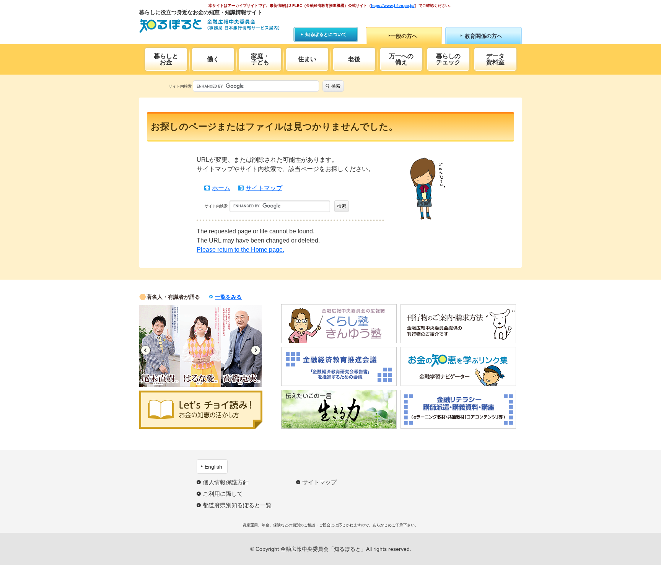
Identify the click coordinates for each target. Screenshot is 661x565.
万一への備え (401, 59)
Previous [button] (145, 350)
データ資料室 (495, 59)
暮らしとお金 (166, 59)
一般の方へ (404, 36)
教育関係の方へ (483, 36)
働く (213, 59)
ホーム (221, 188)
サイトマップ (264, 188)
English (213, 467)
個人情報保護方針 (226, 482)
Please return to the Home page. (240, 249)
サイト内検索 (180, 86)
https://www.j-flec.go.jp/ (393, 5)
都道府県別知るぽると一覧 (237, 505)
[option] (159, 346)
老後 (354, 59)
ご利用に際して (223, 494)
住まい (307, 59)
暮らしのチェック (448, 59)
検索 (335, 86)
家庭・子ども (260, 59)
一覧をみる (228, 297)
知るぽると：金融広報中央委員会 (209, 26)
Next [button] (255, 350)
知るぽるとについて (326, 34)
